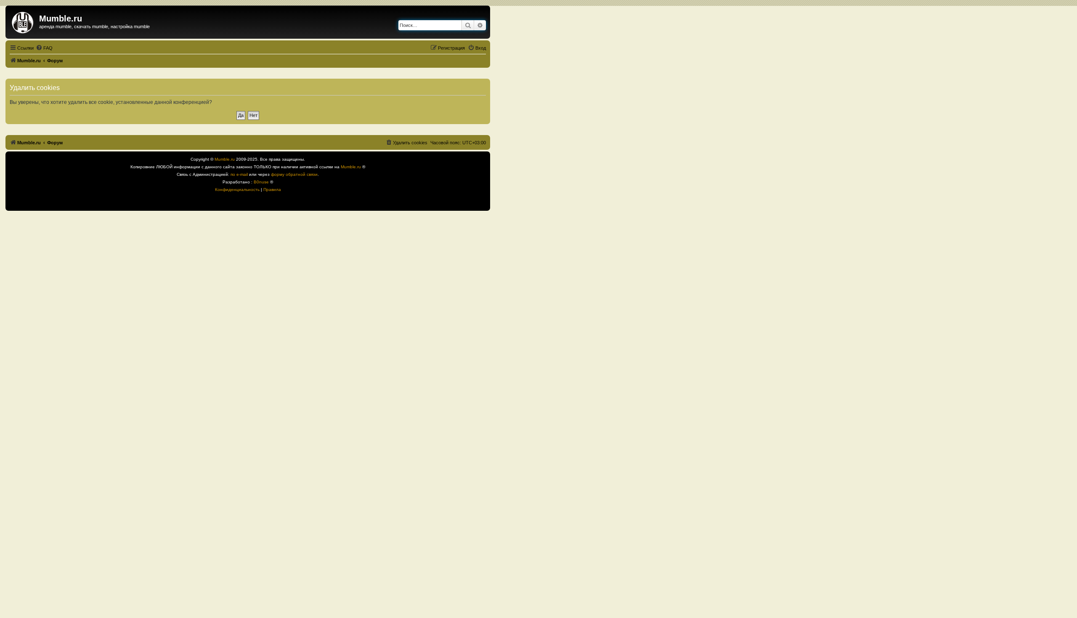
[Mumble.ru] (23, 21)
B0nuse (261, 182)
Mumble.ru (225, 159)
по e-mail (239, 174)
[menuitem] (44, 48)
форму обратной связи (294, 174)
